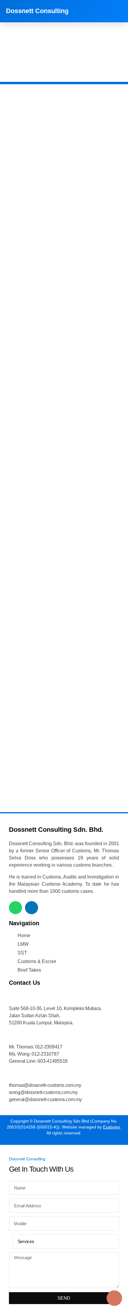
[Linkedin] (31, 907)
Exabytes (111, 1127)
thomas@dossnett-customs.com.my (45, 1085)
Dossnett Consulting (37, 11)
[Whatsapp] (15, 907)
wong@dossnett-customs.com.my (43, 1092)
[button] (117, 11)
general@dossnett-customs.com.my (45, 1099)
